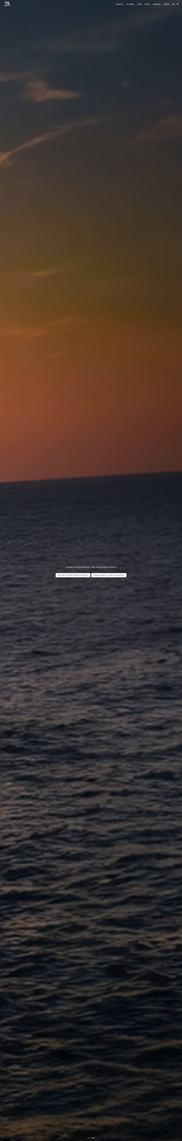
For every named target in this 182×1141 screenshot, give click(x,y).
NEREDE (166, 4)
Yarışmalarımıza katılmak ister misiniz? (134, 575)
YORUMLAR (157, 4)
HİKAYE (147, 4)
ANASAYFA (119, 4)
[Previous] (4, 572)
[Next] (178, 572)
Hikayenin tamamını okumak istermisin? (98, 575)
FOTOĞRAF (130, 4)
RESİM (139, 4)
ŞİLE (173, 4)
